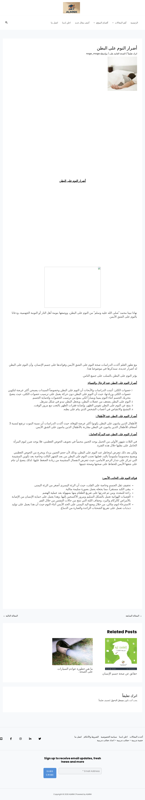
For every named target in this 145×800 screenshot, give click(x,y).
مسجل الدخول (117, 700)
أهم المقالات (120, 22)
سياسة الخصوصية (109, 736)
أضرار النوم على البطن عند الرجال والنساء (112, 383)
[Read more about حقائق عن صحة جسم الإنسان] (121, 653)
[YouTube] (1, 738)
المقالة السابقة (134, 615)
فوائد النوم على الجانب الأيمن (120, 478)
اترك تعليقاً (132, 53)
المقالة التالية (10, 615)
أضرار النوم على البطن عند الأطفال (116, 416)
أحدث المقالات (136, 736)
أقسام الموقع (102, 22)
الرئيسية (134, 22)
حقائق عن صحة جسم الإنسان (119, 674)
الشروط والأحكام (91, 736)
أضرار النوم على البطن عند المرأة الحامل (113, 434)
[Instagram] (20, 738)
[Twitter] (40, 738)
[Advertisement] (72, 115)
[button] (113, 23)
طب (111, 53)
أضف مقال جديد (82, 22)
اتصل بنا (54, 22)
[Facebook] (11, 738)
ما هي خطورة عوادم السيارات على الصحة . (75, 670)
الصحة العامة (120, 53)
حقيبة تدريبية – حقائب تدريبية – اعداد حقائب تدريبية (120, 740)
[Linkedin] (30, 738)
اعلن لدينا (66, 22)
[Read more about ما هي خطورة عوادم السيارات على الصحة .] (72, 651)
